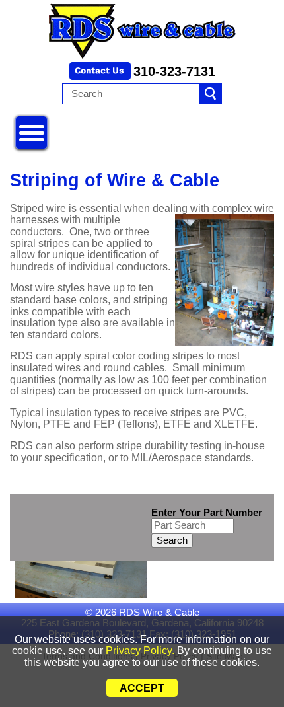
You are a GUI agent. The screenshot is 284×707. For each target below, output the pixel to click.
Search (172, 540)
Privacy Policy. (140, 650)
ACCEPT (142, 688)
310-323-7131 (174, 71)
